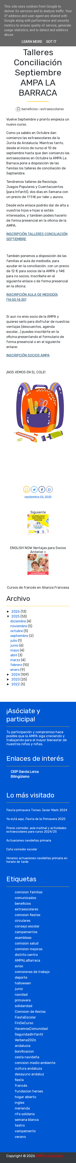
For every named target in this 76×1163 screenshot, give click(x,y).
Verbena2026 (25, 1040)
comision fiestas (27, 915)
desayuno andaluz (29, 1074)
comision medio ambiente (35, 1063)
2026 (16, 612)
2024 (16, 675)
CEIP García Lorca (25, 772)
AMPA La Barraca (49, 1156)
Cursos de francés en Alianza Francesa (38, 588)
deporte (21, 977)
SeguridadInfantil (29, 1034)
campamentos (26, 932)
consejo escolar (27, 926)
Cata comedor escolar (21, 849)
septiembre (19, 636)
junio (14, 645)
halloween (23, 983)
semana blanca (27, 1120)
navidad (21, 995)
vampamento (25, 1131)
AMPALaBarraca (27, 960)
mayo (15, 650)
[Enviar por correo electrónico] (26, 489)
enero (15, 670)
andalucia (22, 1046)
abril (14, 655)
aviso (19, 966)
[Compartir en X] (34, 489)
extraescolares (52, 109)
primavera (23, 1000)
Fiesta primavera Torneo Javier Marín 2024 (36, 810)
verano (20, 1137)
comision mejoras (28, 949)
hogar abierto (25, 1097)
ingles (19, 1103)
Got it (51, 42)
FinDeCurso (24, 1023)
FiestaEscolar (25, 1017)
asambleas (23, 938)
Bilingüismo (20, 776)
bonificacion (24, 1051)
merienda (22, 1108)
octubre (17, 631)
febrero (16, 665)
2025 (15, 616)
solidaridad (23, 1006)
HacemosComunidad (31, 1029)
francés (21, 1086)
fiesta (19, 1080)
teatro (20, 1125)
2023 (15, 679)
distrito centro (26, 955)
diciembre (18, 621)
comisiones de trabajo (32, 972)
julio (14, 641)
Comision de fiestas (30, 1012)
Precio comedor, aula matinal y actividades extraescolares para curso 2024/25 (36, 829)
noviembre (19, 626)
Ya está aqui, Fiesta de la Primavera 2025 (35, 819)
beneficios (30, 109)
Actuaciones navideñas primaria (28, 840)
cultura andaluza (28, 1069)
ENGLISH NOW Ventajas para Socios (38, 548)
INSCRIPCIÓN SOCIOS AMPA (28, 355)
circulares (22, 921)
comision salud (26, 943)
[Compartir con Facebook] (41, 489)
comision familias (28, 892)
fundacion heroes (29, 1091)
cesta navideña (27, 1057)
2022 (16, 684)
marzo (15, 660)
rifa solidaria (25, 1114)
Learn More (32, 42)
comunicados (25, 898)
